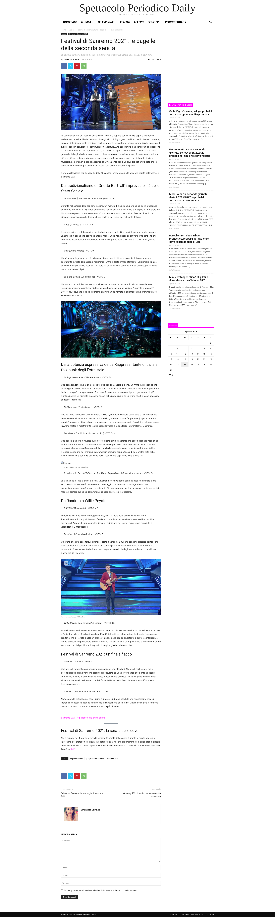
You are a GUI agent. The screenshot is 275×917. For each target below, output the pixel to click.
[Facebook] (64, 66)
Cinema (125, 22)
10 (171, 353)
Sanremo (72, 34)
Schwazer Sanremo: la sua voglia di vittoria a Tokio (82, 795)
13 (191, 353)
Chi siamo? (173, 914)
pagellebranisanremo (95, 758)
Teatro (139, 22)
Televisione (106, 22)
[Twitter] (70, 66)
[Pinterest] (77, 66)
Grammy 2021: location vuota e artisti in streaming (142, 795)
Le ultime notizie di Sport (180, 105)
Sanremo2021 (112, 758)
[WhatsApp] (84, 66)
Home (63, 30)
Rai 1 (72, 749)
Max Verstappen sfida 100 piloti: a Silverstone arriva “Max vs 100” (188, 279)
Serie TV (153, 22)
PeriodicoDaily (175, 22)
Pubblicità (210, 914)
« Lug (170, 374)
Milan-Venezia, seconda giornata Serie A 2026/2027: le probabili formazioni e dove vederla (188, 197)
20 (191, 359)
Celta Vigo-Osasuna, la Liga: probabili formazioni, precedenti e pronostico (190, 113)
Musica (86, 22)
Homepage (70, 22)
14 (198, 353)
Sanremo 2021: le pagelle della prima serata (83, 717)
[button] (210, 22)
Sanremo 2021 (82, 34)
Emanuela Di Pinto (71, 59)
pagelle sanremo (76, 758)
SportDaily (184, 914)
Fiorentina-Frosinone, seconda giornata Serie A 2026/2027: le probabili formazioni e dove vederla (189, 152)
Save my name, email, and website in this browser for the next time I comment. (101, 890)
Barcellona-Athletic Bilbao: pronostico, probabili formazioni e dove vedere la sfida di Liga (189, 238)
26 (185, 364)
